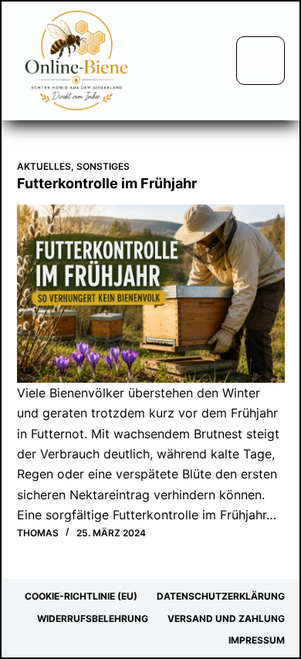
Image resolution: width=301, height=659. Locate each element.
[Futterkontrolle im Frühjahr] (151, 293)
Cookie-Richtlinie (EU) (81, 596)
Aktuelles (44, 166)
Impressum (256, 640)
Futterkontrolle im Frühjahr (107, 183)
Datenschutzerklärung (221, 596)
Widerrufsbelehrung (92, 618)
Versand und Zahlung (226, 618)
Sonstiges (103, 166)
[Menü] (260, 60)
